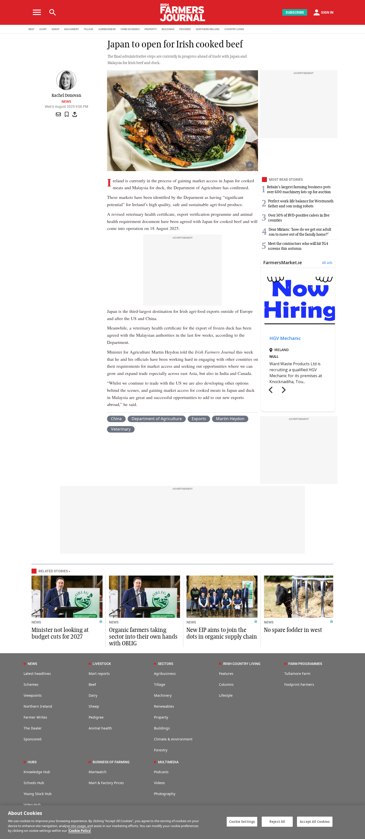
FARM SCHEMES (130, 29)
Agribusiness (165, 673)
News (66, 102)
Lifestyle (226, 695)
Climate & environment (173, 739)
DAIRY (43, 29)
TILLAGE (88, 29)
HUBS (32, 762)
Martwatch (98, 771)
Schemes (31, 684)
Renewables (164, 706)
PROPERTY (151, 29)
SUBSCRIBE (295, 12)
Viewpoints (33, 695)
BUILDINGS (168, 29)
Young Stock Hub (38, 793)
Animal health (100, 728)
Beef (92, 684)
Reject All (277, 821)
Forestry (160, 750)
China (116, 418)
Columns (226, 684)
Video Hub (32, 804)
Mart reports (99, 673)
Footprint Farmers (299, 684)
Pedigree (96, 717)
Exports (199, 418)
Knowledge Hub (37, 771)
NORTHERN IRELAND (207, 29)
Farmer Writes (35, 717)
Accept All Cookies (314, 821)
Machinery (163, 695)
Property (161, 717)
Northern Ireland (38, 706)
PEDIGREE (185, 29)
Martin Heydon (230, 418)
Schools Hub (34, 782)
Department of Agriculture (157, 418)
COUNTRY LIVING (234, 29)
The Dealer (33, 728)
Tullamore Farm (297, 673)
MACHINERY (71, 29)
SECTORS (165, 664)
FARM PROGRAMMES (305, 664)
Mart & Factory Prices (106, 782)
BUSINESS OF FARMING (111, 762)
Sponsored (32, 739)
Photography (164, 793)
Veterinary (121, 429)
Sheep (94, 706)
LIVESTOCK (102, 664)
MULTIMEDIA (168, 762)
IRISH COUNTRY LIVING (241, 664)
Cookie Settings (242, 821)
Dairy (93, 695)
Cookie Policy (79, 830)
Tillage (159, 684)
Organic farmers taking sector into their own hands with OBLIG (143, 637)
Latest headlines (37, 673)
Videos (159, 782)
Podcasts (161, 771)
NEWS (36, 622)
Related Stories (53, 571)
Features (226, 673)
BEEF (32, 29)
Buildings (162, 728)
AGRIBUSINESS (107, 29)
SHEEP (55, 29)
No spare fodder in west (293, 630)
